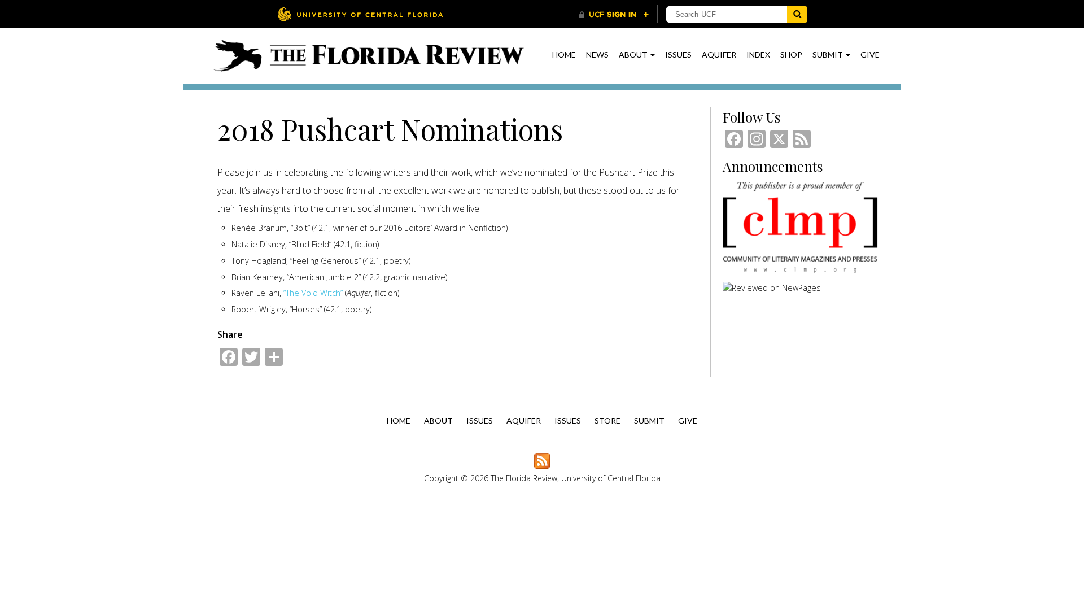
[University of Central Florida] (360, 14)
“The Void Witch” (313, 292)
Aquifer (719, 54)
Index (758, 54)
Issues (678, 54)
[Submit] (797, 14)
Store (607, 420)
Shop (791, 54)
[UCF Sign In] (614, 14)
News (597, 54)
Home (564, 54)
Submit (828, 54)
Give (870, 54)
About (634, 54)
